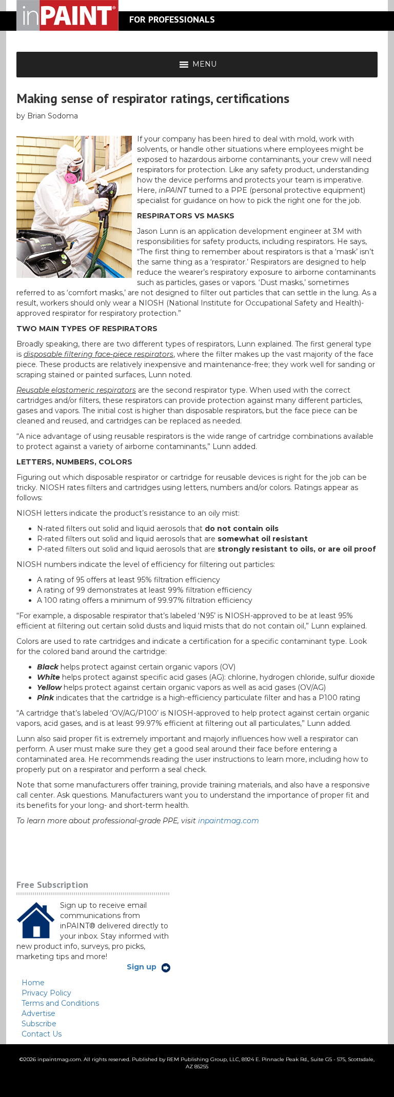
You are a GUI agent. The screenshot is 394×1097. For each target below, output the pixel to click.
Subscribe (39, 1023)
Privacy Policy (46, 993)
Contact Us (42, 1034)
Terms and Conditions (60, 1003)
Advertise (38, 1013)
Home (33, 982)
